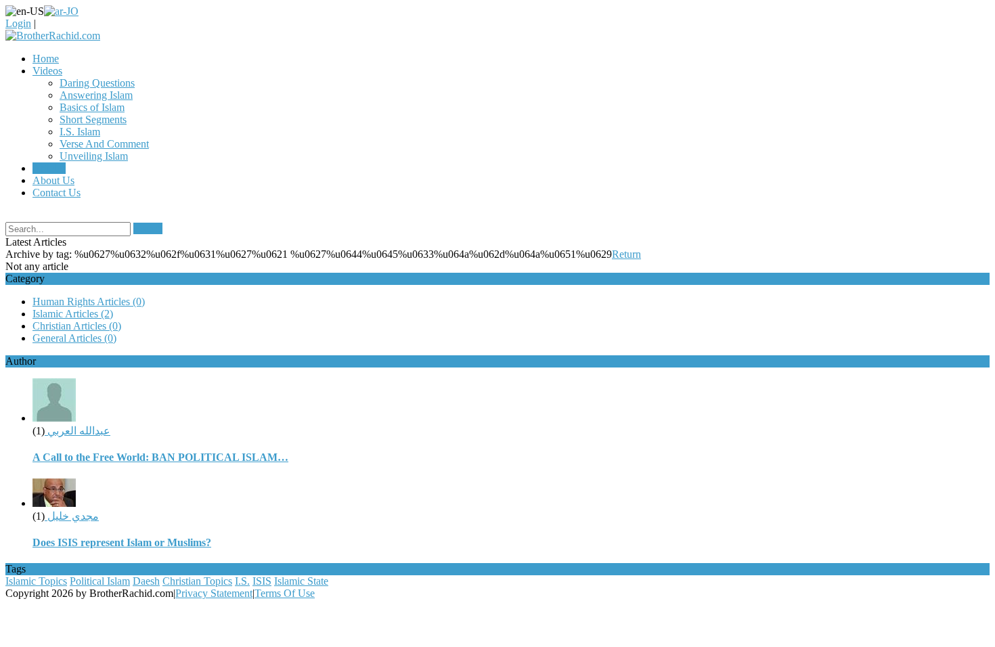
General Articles (74, 338)
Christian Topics (197, 581)
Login (18, 23)
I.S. (242, 581)
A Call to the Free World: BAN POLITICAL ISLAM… (160, 457)
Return (626, 254)
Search (147, 228)
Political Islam (100, 581)
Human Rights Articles (88, 301)
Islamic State (301, 581)
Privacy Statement (213, 593)
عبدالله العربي (77, 431)
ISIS (261, 581)
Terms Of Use (285, 593)
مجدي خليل (72, 516)
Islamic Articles (72, 313)
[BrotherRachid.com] (52, 35)
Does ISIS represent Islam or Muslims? (121, 542)
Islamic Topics (36, 581)
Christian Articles (76, 326)
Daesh (146, 581)
